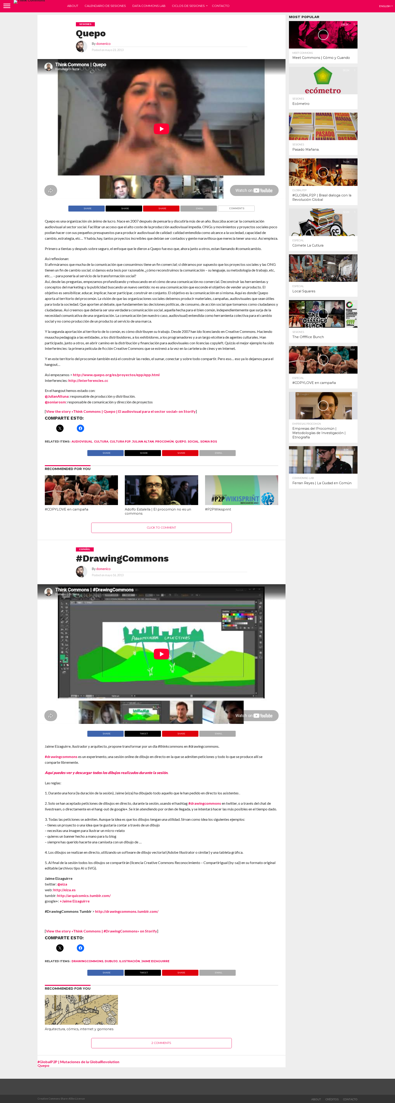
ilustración (129, 961)
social (193, 441)
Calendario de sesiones (105, 6)
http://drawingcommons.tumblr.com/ (126, 911)
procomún (164, 441)
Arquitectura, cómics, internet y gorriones (79, 1029)
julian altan (143, 441)
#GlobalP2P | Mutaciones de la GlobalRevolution (78, 1062)
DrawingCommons (87, 961)
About (72, 6)
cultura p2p (120, 441)
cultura (101, 441)
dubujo (111, 961)
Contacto (221, 6)
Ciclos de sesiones (188, 6)
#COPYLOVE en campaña (66, 509)
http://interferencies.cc (88, 380)
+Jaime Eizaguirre (75, 901)
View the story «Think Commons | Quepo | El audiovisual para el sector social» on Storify (121, 411)
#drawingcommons (61, 756)
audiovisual (82, 441)
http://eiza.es (64, 890)
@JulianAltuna (57, 396)
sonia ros (208, 441)
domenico (103, 44)
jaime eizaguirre (155, 961)
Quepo (180, 441)
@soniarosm (55, 402)
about (316, 1099)
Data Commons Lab (148, 6)
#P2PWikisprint (218, 509)
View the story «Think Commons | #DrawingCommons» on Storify (101, 931)
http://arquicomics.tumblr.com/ (84, 895)
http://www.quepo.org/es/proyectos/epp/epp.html (116, 374)
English (384, 6)
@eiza (62, 884)
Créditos (332, 1099)
